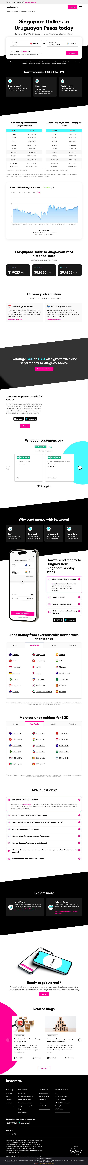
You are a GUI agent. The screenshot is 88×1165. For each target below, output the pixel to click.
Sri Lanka (62, 685)
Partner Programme (24, 1099)
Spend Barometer (44, 1096)
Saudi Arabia (64, 679)
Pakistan (16, 679)
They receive (52, 42)
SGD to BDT (40, 733)
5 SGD (14, 138)
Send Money (72, 53)
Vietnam (62, 691)
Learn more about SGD (15, 319)
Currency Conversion (19, 11)
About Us (9, 1093)
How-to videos (22, 1112)
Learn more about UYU (54, 319)
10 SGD (14, 141)
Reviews (8, 1099)
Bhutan (62, 654)
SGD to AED (17, 764)
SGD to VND (40, 764)
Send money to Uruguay (44, 368)
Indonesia (16, 667)
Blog (56, 1093)
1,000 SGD (14, 159)
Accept (36, 1163)
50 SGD (14, 149)
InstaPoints (21, 1093)
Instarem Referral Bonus (25, 1096)
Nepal (38, 673)
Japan (38, 667)
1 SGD (14, 134)
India (61, 661)
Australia (16, 654)
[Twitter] (9, 1134)
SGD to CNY (64, 733)
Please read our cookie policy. (47, 1163)
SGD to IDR (63, 739)
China (15, 661)
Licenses (9, 1103)
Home (8, 11)
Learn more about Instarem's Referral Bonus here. (66, 912)
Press (7, 1096)
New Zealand (64, 673)
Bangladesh (40, 654)
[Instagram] (15, 1134)
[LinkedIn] (12, 1134)
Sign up (53, 584)
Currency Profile (60, 1099)
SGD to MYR (17, 745)
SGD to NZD (63, 745)
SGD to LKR (40, 758)
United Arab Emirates (44, 691)
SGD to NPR (40, 745)
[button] (64, 579)
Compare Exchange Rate (26, 1106)
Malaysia (62, 667)
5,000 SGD (13, 163)
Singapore (16, 685)
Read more (44, 1068)
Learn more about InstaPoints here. (25, 909)
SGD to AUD (17, 733)
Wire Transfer (59, 1109)
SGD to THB (63, 758)
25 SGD (14, 145)
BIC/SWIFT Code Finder (62, 1103)
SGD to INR (40, 739)
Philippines (40, 679)
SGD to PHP (40, 752)
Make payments (44, 1093)
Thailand (16, 691)
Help (19, 1109)
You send (14, 42)
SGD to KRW (17, 758)
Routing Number (60, 1106)
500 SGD (14, 156)
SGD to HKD (17, 739)
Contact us (42, 1099)
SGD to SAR (63, 752)
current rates (27, 804)
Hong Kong (40, 661)
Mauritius (16, 673)
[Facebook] (7, 1134)
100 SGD (13, 152)
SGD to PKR (17, 752)
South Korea (40, 685)
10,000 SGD (14, 167)
